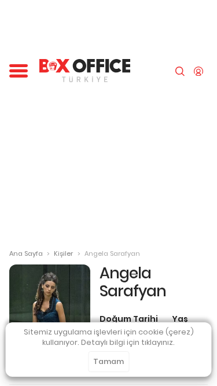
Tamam (108, 361)
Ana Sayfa (26, 253)
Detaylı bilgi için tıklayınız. (128, 342)
